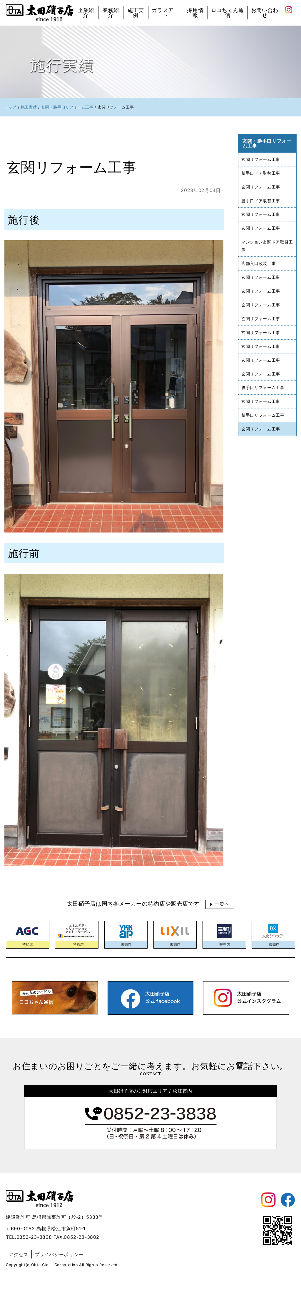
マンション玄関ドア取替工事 (267, 245)
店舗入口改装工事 (258, 263)
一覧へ (222, 904)
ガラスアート (165, 13)
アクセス (19, 1254)
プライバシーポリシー (59, 1254)
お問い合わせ (264, 13)
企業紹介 (86, 13)
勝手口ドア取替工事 (260, 173)
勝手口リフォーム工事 (262, 387)
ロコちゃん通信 (227, 13)
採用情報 (195, 13)
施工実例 (136, 13)
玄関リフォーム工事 (260, 159)
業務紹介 (111, 13)
